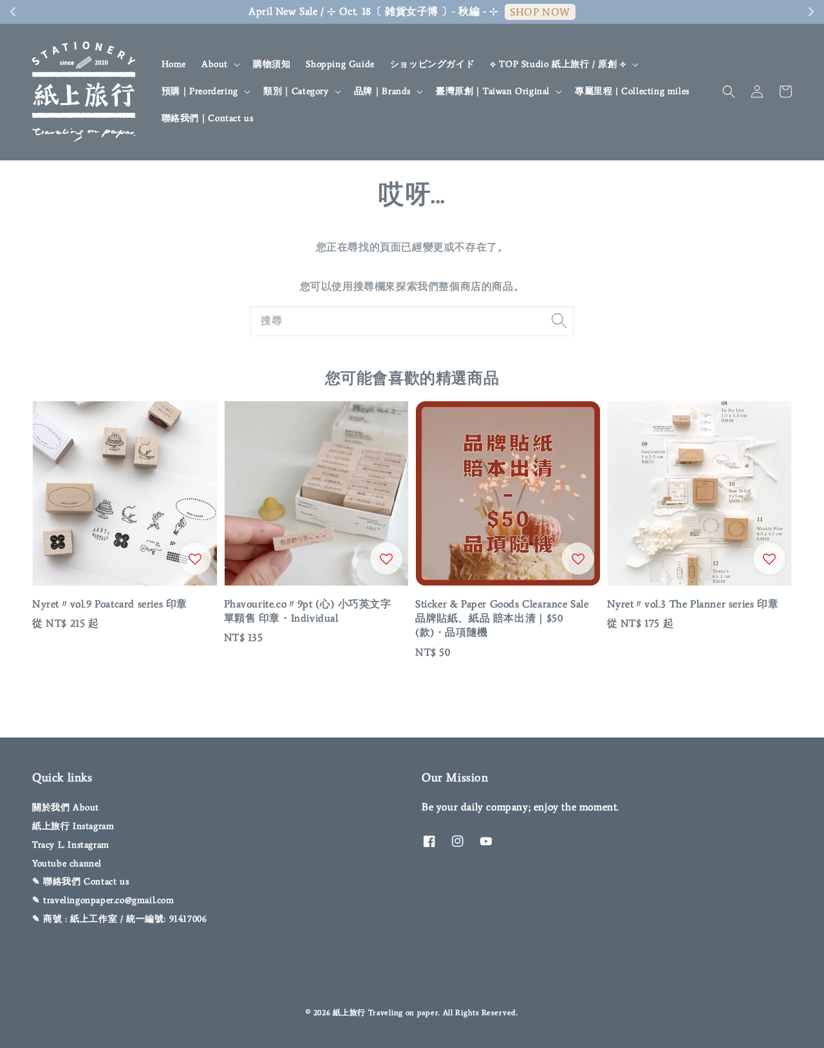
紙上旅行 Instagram (73, 826)
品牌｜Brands (382, 91)
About (214, 64)
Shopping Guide (340, 64)
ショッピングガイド (432, 64)
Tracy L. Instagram (70, 844)
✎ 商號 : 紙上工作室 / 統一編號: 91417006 (119, 918)
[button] (729, 91)
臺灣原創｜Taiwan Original (493, 91)
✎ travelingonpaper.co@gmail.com (103, 900)
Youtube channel (67, 863)
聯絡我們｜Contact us (208, 118)
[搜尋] (559, 321)
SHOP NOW (540, 12)
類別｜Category (296, 91)
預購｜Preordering (200, 91)
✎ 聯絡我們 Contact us (80, 881)
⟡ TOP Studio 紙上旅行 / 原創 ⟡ (558, 64)
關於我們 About (65, 807)
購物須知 (271, 64)
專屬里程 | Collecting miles (632, 91)
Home (174, 64)
